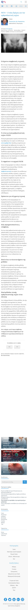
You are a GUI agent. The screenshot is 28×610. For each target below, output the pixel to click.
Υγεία (2, 513)
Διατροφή (3, 517)
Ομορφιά (3, 516)
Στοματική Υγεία (14, 580)
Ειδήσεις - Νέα (14, 585)
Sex (14, 559)
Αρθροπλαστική (6, 171)
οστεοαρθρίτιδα (6, 143)
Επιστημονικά (9, 28)
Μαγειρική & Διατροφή (14, 576)
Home (2, 532)
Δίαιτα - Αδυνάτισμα (14, 556)
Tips (2, 524)
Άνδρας (3, 522)
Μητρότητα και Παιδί (14, 574)
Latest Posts (4, 533)
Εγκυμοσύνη (4, 519)
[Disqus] (14, 376)
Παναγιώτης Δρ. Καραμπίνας (17, 21)
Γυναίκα (3, 521)
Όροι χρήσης (17, 603)
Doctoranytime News (14, 583)
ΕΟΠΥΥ (14, 587)
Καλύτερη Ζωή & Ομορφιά (14, 551)
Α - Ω (21, 6)
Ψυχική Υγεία (14, 554)
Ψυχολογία (3, 514)
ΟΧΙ (17, 346)
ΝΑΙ (9, 346)
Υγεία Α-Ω (3, 535)
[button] (25, 482)
